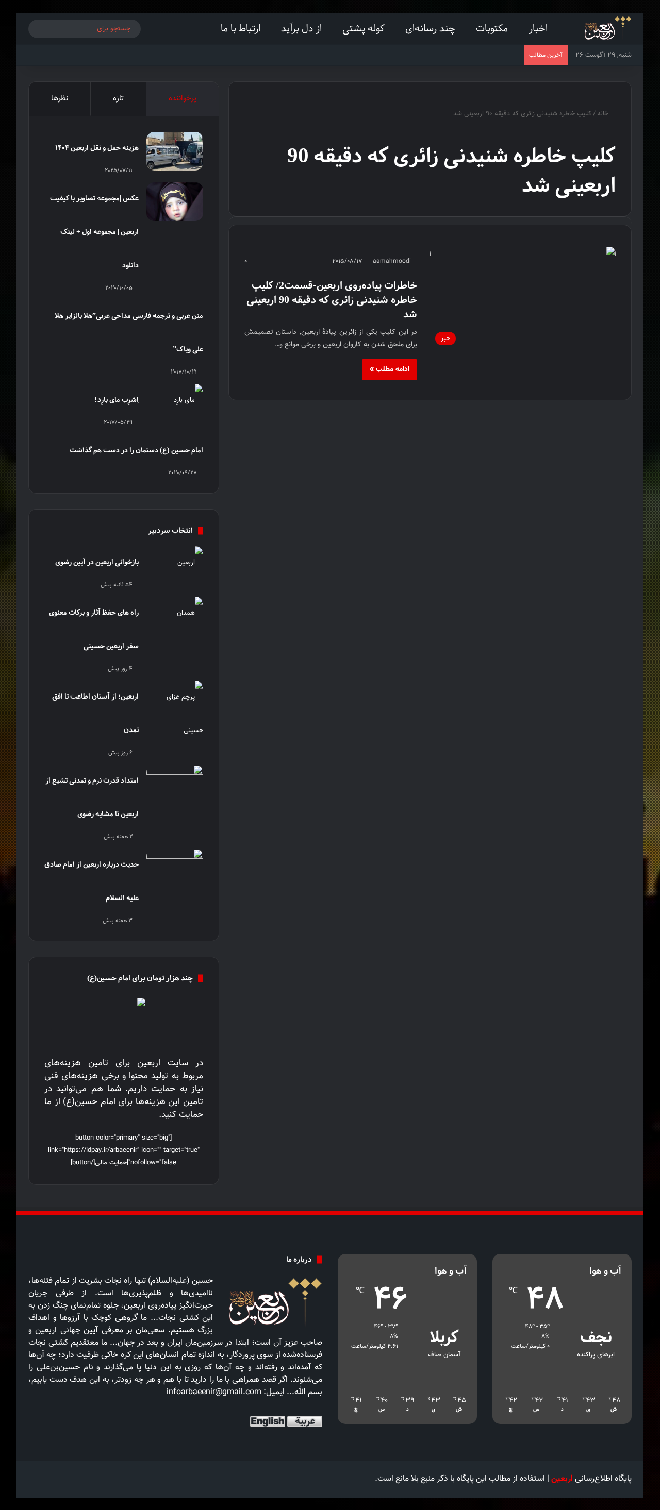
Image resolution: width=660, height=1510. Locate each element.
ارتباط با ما (240, 28)
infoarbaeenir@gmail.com (214, 1392)
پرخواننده (182, 99)
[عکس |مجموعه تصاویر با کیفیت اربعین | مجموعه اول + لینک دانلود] (174, 201)
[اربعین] (607, 28)
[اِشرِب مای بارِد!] (174, 403)
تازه (118, 99)
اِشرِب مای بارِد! (116, 399)
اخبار (538, 28)
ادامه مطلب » (389, 369)
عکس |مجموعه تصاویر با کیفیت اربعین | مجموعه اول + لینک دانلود (94, 231)
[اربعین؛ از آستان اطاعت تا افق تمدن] (174, 714)
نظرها (59, 99)
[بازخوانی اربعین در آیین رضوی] (174, 565)
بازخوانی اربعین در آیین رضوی (97, 562)
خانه (603, 114)
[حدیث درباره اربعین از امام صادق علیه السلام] (174, 868)
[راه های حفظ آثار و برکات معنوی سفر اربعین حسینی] (174, 616)
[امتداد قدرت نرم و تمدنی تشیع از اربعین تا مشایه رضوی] (174, 784)
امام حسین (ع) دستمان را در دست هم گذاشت (136, 450)
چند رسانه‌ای (430, 28)
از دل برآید (301, 28)
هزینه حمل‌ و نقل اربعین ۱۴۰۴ (97, 147)
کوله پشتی (363, 28)
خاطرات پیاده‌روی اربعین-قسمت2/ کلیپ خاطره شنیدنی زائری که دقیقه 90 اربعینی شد (331, 299)
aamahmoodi (392, 261)
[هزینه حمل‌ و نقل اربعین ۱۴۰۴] (174, 151)
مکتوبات (492, 28)
